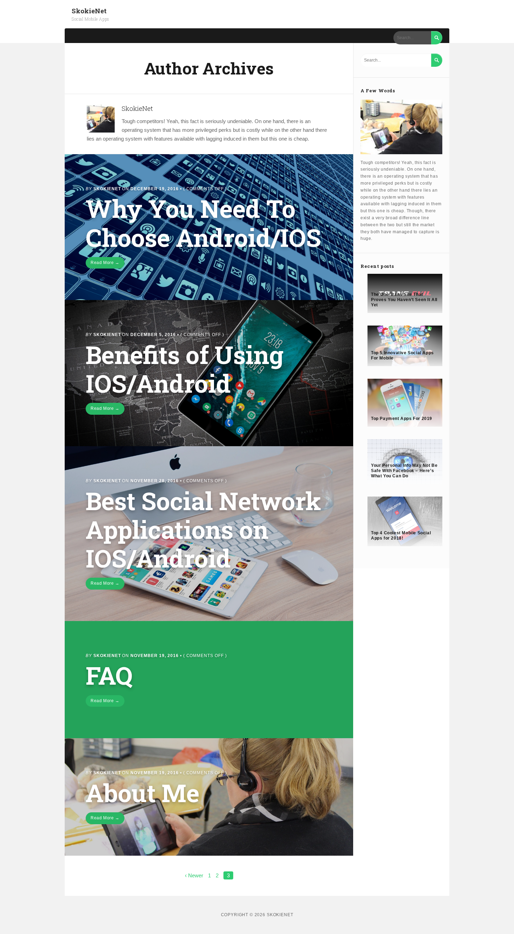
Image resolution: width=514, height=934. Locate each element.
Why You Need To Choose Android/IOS (203, 222)
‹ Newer (194, 875)
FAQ (109, 675)
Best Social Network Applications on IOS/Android (203, 529)
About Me (142, 792)
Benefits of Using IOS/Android (185, 368)
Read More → (105, 262)
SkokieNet (89, 10)
